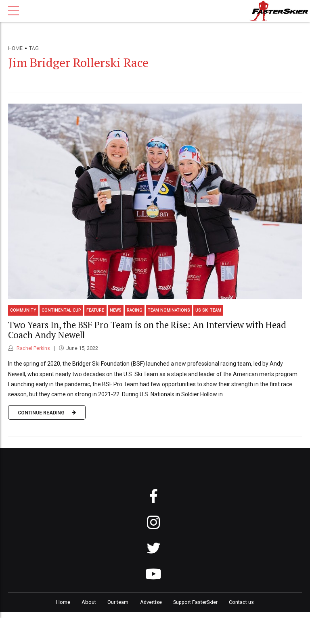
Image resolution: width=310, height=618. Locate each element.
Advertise (151, 602)
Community (23, 310)
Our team (117, 602)
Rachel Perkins (32, 348)
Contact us (241, 602)
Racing (134, 310)
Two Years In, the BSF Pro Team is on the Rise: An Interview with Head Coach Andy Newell (147, 330)
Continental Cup (61, 310)
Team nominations (169, 310)
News (115, 310)
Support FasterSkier (195, 602)
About (89, 602)
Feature (95, 310)
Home (15, 48)
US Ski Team (208, 310)
